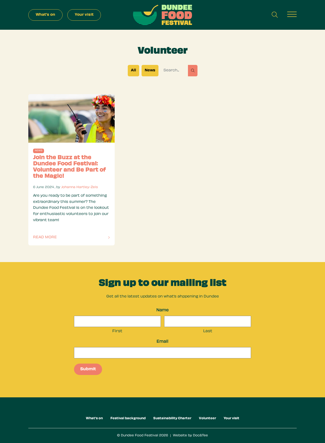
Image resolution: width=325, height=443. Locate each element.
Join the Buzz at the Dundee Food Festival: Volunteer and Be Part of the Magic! (69, 167)
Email (162, 342)
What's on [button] (45, 15)
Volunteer (207, 418)
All (133, 70)
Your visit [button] (84, 15)
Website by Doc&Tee (190, 435)
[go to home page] (162, 15)
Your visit (231, 418)
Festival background (128, 418)
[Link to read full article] (71, 118)
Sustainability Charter (172, 418)
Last (207, 331)
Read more (49, 238)
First (117, 331)
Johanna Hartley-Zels (79, 187)
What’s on (94, 418)
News (150, 70)
